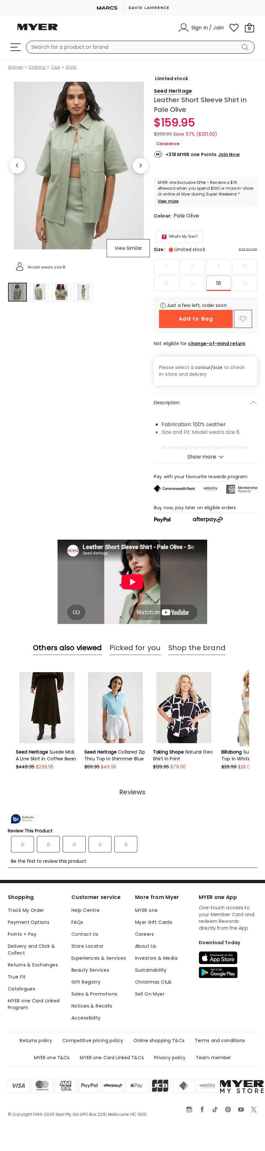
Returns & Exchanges (33, 965)
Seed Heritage (173, 91)
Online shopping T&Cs (159, 1040)
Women (15, 67)
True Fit (17, 977)
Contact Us (84, 934)
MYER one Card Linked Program (33, 1004)
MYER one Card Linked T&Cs (112, 1057)
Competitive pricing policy (92, 1040)
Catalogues (21, 989)
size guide (248, 249)
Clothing (37, 67)
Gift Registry (86, 982)
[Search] (246, 47)
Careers (144, 934)
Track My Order (26, 910)
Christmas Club (153, 982)
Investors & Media (156, 958)
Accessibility (86, 1018)
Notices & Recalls (91, 1006)
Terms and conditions (220, 1040)
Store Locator (87, 946)
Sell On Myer (149, 994)
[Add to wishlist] (243, 319)
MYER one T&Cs (52, 1057)
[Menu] (15, 47)
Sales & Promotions (94, 994)
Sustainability (151, 970)
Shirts (71, 67)
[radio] (166, 266)
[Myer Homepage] (37, 30)
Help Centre (85, 910)
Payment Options (28, 922)
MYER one (146, 910)
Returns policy (36, 1040)
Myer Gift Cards (153, 922)
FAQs (77, 922)
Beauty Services (90, 970)
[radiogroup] (205, 275)
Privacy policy (170, 1057)
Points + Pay (22, 934)
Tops (55, 67)
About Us (145, 946)
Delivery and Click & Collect (31, 949)
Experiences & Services (98, 958)
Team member (213, 1057)
